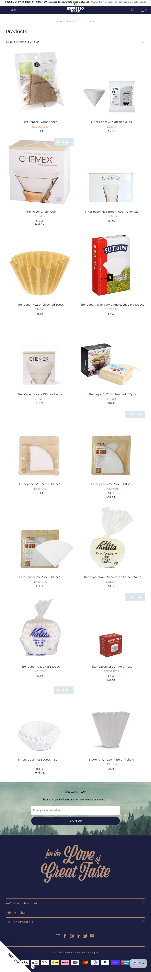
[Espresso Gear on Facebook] (65, 936)
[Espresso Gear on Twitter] (85, 936)
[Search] (132, 10)
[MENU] (2, 10)
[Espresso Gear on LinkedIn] (79, 936)
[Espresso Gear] (75, 10)
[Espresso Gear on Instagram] (72, 936)
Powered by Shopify (88, 952)
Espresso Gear (68, 952)
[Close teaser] (33, 967)
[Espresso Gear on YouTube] (92, 936)
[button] (15, 956)
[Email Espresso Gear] (58, 936)
